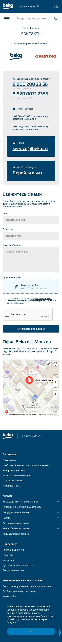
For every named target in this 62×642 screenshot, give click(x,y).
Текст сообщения (12, 245)
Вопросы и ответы (13, 570)
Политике (19, 303)
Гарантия (8, 555)
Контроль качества (14, 470)
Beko (25, 28)
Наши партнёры (11, 485)
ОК (31, 631)
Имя (5, 213)
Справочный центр (13, 549)
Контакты (8, 560)
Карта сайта (10, 596)
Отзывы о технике (13, 480)
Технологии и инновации (17, 475)
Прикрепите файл (12, 277)
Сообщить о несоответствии (19, 591)
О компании (9, 460)
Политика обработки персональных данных (27, 586)
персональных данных (42, 299)
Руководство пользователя (19, 565)
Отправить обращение (31, 328)
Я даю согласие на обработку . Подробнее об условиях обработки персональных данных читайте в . (31, 301)
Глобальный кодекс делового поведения (26, 465)
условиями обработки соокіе (23, 609)
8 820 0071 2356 (30, 93)
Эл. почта (8, 229)
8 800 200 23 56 (30, 84)
